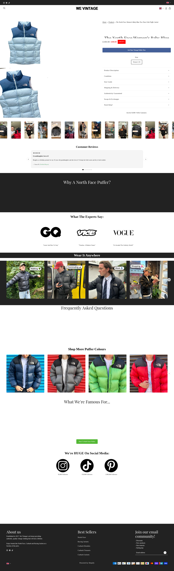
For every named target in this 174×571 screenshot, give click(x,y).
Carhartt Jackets (83, 555)
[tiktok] (9, 2)
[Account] (166, 8)
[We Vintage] (87, 8)
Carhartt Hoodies (84, 546)
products (111, 22)
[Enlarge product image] (24, 43)
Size (136, 57)
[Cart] (170, 8)
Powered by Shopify (87, 563)
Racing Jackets (83, 542)
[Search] (4, 8)
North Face (82, 537)
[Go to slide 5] (91, 169)
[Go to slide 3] (87, 169)
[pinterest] (6, 2)
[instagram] (3, 2)
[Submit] (165, 552)
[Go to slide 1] (83, 169)
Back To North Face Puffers (87, 441)
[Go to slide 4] (89, 169)
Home (104, 22)
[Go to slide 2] (85, 169)
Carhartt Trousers (84, 550)
